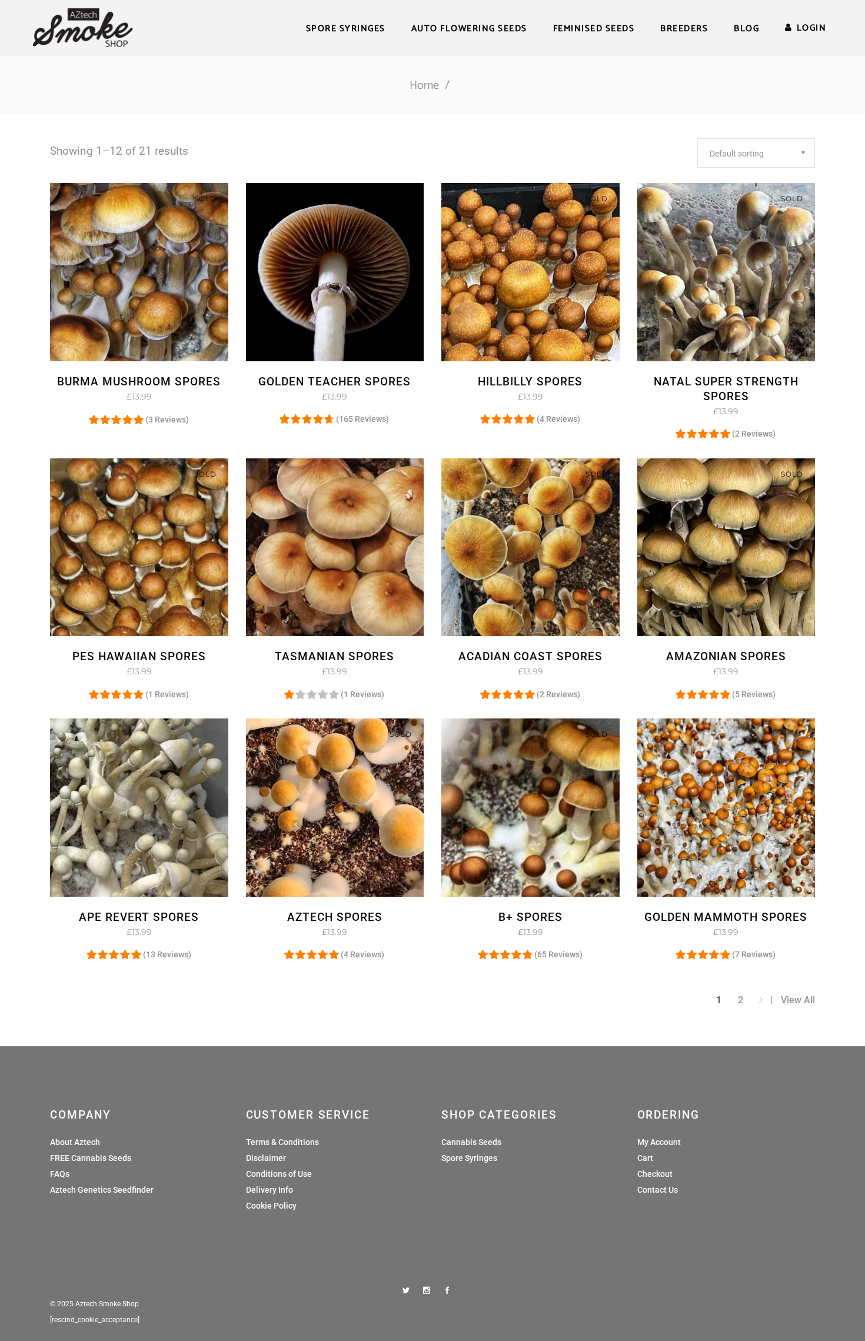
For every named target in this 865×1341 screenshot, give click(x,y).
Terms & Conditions (282, 1142)
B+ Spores (530, 917)
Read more (113, 396)
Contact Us (657, 1189)
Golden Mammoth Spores (725, 917)
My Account (659, 1142)
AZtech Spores (334, 917)
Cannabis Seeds (471, 1142)
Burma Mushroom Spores (139, 381)
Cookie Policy (271, 1205)
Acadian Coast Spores (530, 656)
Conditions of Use (279, 1174)
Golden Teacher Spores (334, 381)
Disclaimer (266, 1158)
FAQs (59, 1174)
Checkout (655, 1174)
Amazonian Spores (726, 656)
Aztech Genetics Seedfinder (102, 1189)
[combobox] (756, 153)
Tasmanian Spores (334, 656)
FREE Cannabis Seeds (90, 1158)
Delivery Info (269, 1189)
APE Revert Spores (139, 917)
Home (424, 85)
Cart (645, 1158)
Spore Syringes (469, 1158)
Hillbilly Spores (530, 381)
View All (798, 1000)
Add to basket (301, 671)
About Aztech (75, 1142)
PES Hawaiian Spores (139, 656)
